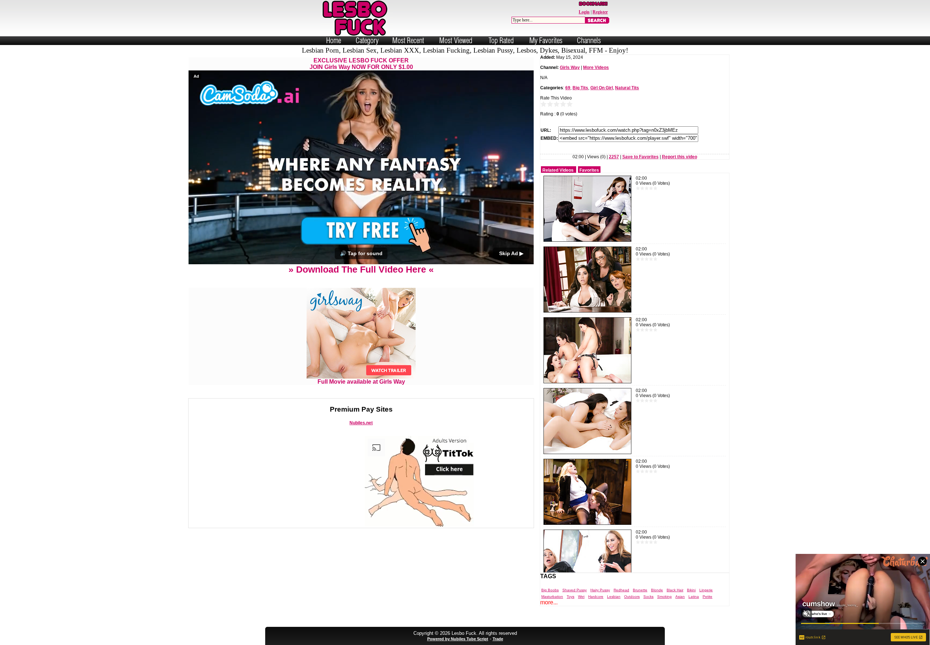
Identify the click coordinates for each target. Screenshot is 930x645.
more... (549, 602)
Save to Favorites (640, 156)
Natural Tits (627, 87)
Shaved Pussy (574, 590)
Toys (570, 597)
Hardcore (595, 597)
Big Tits (580, 87)
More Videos (596, 67)
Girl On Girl (601, 87)
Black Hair (675, 590)
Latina (693, 597)
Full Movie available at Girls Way (361, 382)
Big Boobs (550, 590)
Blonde (657, 590)
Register (600, 12)
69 (567, 87)
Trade (498, 639)
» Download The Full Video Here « (361, 269)
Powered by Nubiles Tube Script (457, 639)
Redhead (621, 590)
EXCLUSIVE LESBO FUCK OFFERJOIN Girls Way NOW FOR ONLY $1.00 (361, 63)
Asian (680, 597)
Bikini (691, 590)
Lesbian (613, 597)
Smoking (664, 597)
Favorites (589, 170)
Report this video (679, 156)
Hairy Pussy (600, 590)
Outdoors (632, 597)
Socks (648, 597)
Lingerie (706, 590)
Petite (707, 597)
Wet (581, 597)
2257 (614, 156)
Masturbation (552, 597)
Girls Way (570, 67)
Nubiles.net (361, 422)
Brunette (640, 590)
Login (584, 12)
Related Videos (558, 170)
